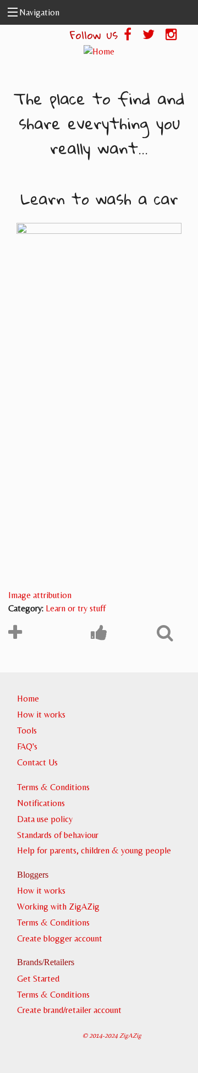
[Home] (99, 51)
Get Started (38, 978)
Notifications (41, 803)
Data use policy (45, 819)
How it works (41, 714)
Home (28, 698)
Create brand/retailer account (69, 1010)
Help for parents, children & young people (94, 850)
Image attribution (40, 595)
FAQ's (27, 746)
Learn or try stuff (76, 608)
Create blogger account (59, 938)
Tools (27, 730)
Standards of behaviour (57, 835)
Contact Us (37, 762)
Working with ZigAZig (58, 906)
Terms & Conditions (53, 787)
